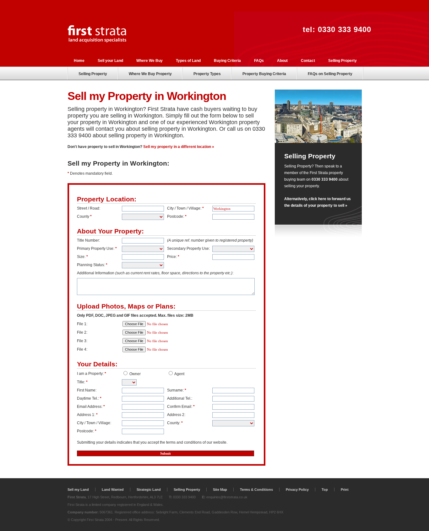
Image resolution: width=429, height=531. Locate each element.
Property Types (207, 74)
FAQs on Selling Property (330, 74)
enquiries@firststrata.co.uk (226, 497)
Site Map (220, 489)
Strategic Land (149, 489)
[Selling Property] (318, 142)
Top (325, 489)
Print (345, 489)
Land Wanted (113, 489)
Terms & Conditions (256, 489)
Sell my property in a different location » (178, 147)
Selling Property (93, 74)
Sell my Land (78, 489)
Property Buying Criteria (264, 74)
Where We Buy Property (150, 74)
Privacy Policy (297, 489)
